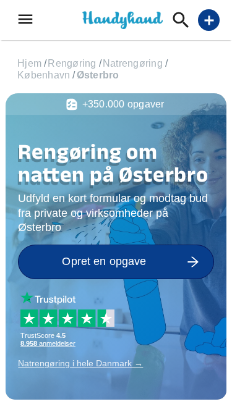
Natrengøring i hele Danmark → (80, 363)
